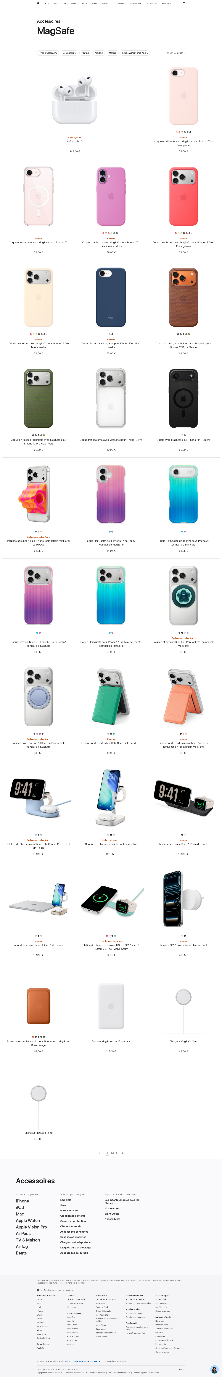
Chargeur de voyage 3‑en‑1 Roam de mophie (183, 844)
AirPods (40, 1323)
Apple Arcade (72, 1329)
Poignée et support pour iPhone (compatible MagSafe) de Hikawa (38, 542)
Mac (39, 1303)
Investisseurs (160, 1336)
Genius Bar (100, 1303)
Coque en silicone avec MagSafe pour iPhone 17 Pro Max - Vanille (38, 345)
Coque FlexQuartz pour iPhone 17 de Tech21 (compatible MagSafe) (111, 542)
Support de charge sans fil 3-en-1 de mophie (111, 844)
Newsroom (159, 1321)
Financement (101, 1329)
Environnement (161, 1303)
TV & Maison (42, 1327)
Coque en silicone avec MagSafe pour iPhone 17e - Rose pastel (183, 143)
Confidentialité (161, 1307)
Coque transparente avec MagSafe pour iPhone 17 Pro (111, 439)
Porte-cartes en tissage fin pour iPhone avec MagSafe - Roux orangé (38, 1043)
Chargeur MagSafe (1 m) (184, 1041)
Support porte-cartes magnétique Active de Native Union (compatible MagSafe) (183, 745)
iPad (39, 1307)
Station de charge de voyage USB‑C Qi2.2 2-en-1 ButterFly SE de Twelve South (111, 947)
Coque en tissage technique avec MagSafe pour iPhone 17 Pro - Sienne (183, 345)
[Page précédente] (99, 1153)
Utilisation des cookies (74, 1373)
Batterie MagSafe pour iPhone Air (111, 1041)
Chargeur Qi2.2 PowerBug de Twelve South (183, 945)
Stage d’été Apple (103, 1311)
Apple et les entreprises (135, 1299)
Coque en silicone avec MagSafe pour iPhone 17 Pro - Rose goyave (184, 244)
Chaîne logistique (162, 1311)
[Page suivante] (122, 1153)
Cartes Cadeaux (43, 1338)
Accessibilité (160, 1299)
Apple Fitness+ (73, 1333)
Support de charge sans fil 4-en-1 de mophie (38, 945)
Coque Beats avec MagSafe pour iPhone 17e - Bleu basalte (111, 345)
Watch (39, 1315)
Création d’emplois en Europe (167, 1348)
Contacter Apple (162, 1352)
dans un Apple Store (74, 1361)
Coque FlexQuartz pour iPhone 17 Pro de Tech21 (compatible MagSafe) (38, 643)
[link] (214, 1369)
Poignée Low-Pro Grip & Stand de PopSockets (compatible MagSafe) (38, 745)
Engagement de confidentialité (49, 1373)
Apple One (71, 1317)
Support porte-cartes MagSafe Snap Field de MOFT (111, 743)
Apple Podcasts (73, 1336)
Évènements (160, 1344)
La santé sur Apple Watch (136, 1333)
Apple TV (70, 1321)
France (182, 1370)
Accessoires (42, 1334)
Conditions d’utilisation (95, 1373)
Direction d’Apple (162, 1325)
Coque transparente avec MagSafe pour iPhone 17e (38, 242)
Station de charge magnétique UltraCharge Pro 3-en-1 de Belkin (38, 846)
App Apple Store (103, 1315)
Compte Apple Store (75, 1303)
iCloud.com (71, 1307)
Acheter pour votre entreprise (138, 1303)
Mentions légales (140, 1373)
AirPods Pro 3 (75, 141)
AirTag (39, 1330)
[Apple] (38, 1290)
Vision (39, 1319)
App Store (71, 1344)
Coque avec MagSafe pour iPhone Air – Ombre (183, 439)
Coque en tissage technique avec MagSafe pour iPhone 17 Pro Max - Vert (38, 441)
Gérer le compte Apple (76, 1299)
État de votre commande (106, 1333)
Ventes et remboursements (119, 1373)
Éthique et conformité (164, 1340)
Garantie (159, 1333)
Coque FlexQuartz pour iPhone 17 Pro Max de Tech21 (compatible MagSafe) (111, 643)
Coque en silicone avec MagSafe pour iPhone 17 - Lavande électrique (111, 244)
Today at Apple (102, 1307)
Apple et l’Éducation (134, 1313)
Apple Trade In (102, 1325)
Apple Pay (41, 1348)
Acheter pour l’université (136, 1317)
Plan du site (154, 1373)
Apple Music (72, 1325)
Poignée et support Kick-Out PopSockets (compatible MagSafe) (183, 643)
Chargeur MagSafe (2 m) (38, 1132)
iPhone (40, 1311)
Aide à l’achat (101, 1337)
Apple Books (72, 1340)
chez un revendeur (94, 1361)
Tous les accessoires (52, 1290)
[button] (176, 3)
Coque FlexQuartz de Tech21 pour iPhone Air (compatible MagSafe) (183, 542)
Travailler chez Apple (164, 1329)
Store (39, 1299)
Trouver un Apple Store (106, 1299)
